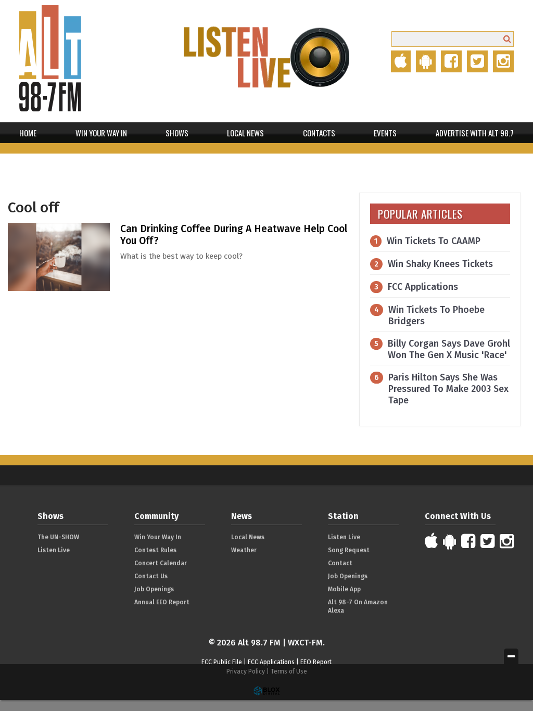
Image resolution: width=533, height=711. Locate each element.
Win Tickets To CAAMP (433, 241)
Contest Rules (155, 550)
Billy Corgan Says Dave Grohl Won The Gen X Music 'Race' (449, 349)
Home (27, 132)
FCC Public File (221, 662)
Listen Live (53, 550)
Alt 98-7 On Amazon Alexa (358, 606)
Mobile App (344, 589)
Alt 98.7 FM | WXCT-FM (71, 61)
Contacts (319, 132)
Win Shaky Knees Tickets (440, 264)
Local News (245, 132)
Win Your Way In (101, 132)
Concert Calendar (160, 563)
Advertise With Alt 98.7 (475, 132)
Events (385, 132)
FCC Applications (423, 287)
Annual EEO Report (161, 602)
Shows (177, 132)
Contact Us (151, 576)
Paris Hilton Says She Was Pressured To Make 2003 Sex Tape (448, 389)
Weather (244, 550)
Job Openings (154, 589)
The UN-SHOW (58, 537)
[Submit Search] (507, 39)
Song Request (349, 550)
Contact (340, 563)
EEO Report (316, 662)
